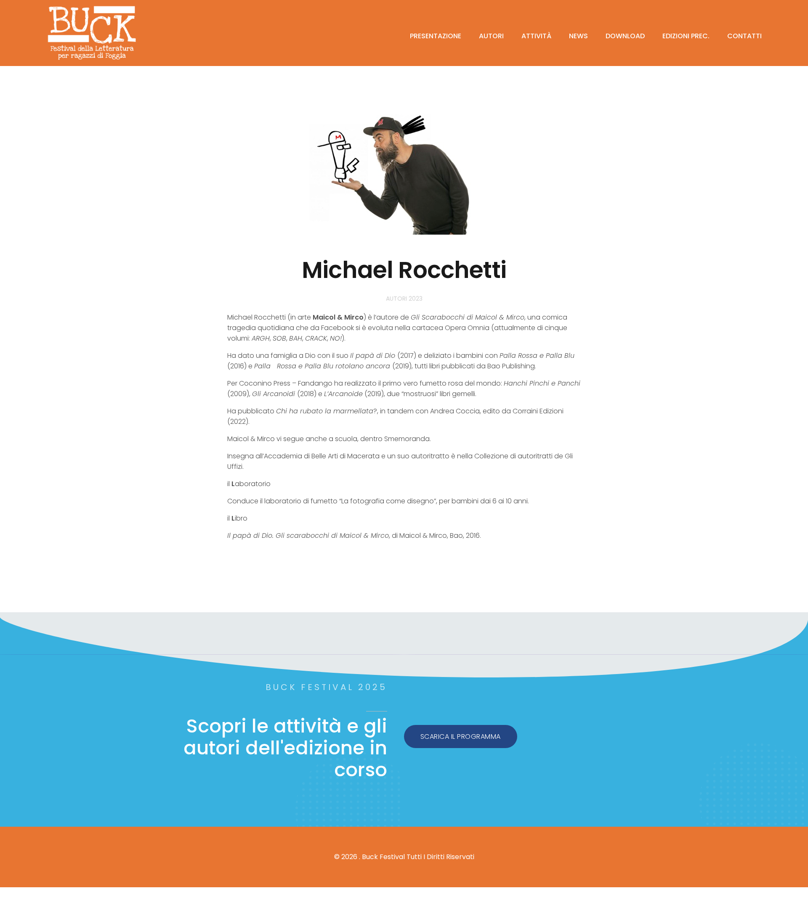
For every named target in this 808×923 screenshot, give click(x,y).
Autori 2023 (404, 298)
